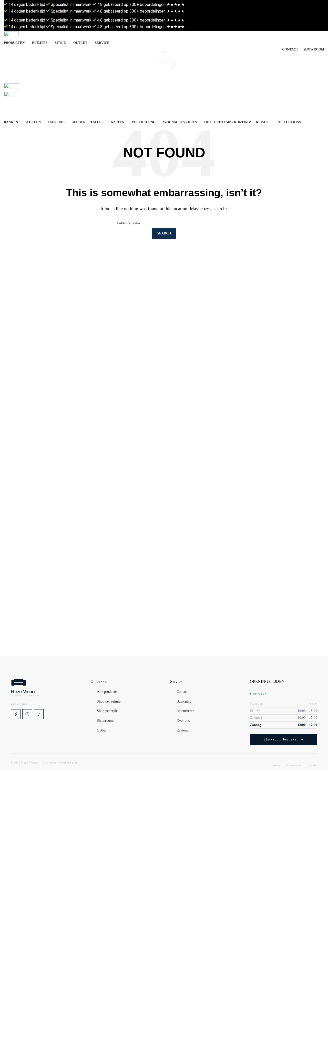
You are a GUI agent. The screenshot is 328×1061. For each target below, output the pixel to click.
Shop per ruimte (108, 701)
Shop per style (107, 711)
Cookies (312, 765)
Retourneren (185, 711)
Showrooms (105, 720)
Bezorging (184, 701)
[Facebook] (15, 714)
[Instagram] (27, 714)
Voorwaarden (294, 765)
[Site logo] (164, 35)
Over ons (183, 720)
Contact (182, 691)
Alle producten (107, 691)
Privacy (276, 765)
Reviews (183, 730)
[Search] (164, 58)
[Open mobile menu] (164, 78)
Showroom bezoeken (281, 739)
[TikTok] (39, 714)
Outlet (101, 730)
